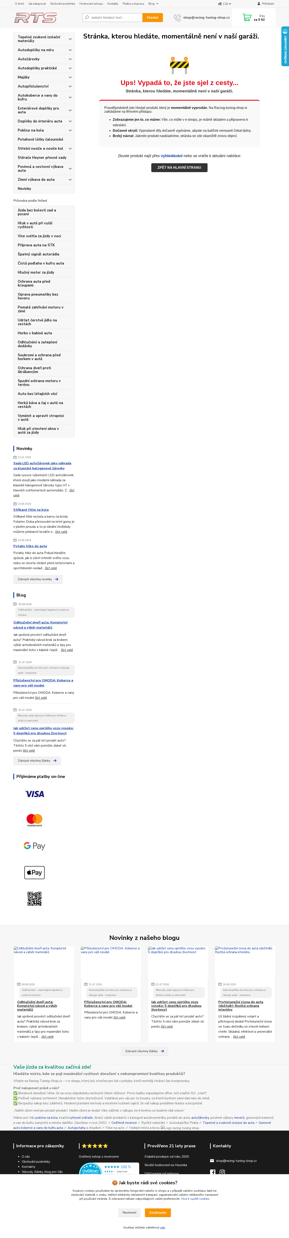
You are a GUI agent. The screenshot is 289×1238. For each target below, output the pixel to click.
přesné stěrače (81, 1117)
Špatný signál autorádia (38, 254)
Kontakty (112, 4)
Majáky (24, 77)
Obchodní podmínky (62, 4)
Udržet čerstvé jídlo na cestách (37, 322)
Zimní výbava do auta (36, 179)
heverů (239, 1117)
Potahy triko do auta (30, 546)
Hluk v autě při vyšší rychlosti (35, 225)
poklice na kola (47, 1117)
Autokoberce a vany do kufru (38, 97)
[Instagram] (224, 1173)
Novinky (24, 188)
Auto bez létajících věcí (37, 393)
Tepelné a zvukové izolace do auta (228, 1122)
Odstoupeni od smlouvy (161, 1173)
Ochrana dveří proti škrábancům (34, 370)
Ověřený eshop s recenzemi (99, 1156)
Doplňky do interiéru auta (40, 121)
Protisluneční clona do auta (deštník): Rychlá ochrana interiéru (240, 1006)
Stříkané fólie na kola (31, 509)
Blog (152, 4)
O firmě (19, 4)
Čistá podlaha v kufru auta (41, 263)
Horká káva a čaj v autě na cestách (40, 404)
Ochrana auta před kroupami (34, 283)
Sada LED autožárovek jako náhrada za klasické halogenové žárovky (42, 466)
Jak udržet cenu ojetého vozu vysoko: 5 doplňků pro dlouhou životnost (43, 731)
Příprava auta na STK (36, 245)
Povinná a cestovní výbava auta (40, 168)
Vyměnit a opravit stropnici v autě (41, 417)
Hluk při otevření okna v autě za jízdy (38, 430)
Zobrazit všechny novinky (35, 579)
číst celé (61, 532)
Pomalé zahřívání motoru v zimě (40, 309)
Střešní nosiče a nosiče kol (40, 148)
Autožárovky (29, 59)
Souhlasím (158, 1212)
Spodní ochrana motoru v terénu (39, 382)
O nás (26, 1156)
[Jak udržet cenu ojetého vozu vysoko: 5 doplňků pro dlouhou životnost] (178, 962)
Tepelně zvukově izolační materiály (39, 39)
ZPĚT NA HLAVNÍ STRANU (179, 167)
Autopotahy (76, 1128)
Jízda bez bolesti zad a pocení (37, 212)
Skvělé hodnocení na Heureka (165, 1165)
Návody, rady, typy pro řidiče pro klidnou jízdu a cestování (42, 718)
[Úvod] (46, 17)
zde (162, 1228)
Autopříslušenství (33, 86)
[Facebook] (215, 1173)
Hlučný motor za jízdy (36, 272)
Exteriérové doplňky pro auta (38, 110)
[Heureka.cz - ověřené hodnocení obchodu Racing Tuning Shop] (109, 1174)
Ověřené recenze (124, 1122)
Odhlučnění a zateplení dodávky (37, 344)
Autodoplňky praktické (37, 68)
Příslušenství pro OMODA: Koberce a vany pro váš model (43, 683)
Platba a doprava (133, 4)
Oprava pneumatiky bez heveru (38, 296)
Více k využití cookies (195, 1199)
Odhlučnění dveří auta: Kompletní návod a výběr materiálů (40, 625)
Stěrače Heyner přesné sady (42, 157)
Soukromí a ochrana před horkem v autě (39, 357)
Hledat (152, 17)
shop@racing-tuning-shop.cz (206, 17)
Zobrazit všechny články (34, 761)
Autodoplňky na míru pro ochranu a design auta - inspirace (44, 670)
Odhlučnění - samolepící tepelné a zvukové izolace (43, 612)
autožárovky (200, 1117)
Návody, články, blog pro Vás (42, 1172)
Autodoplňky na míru (36, 50)
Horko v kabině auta (35, 333)
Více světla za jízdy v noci (39, 236)
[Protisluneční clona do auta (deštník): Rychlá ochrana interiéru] (245, 962)
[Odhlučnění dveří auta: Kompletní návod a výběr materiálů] (44, 962)
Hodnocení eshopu (91, 4)
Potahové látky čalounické (40, 139)
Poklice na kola (31, 130)
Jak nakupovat (37, 4)
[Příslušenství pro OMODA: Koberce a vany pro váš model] (111, 962)
